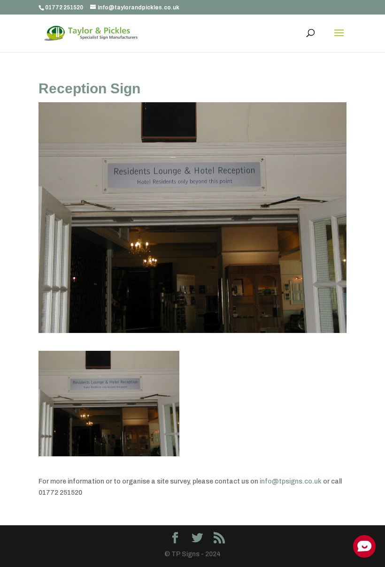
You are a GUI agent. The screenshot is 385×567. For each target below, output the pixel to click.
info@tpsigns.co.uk (291, 481)
